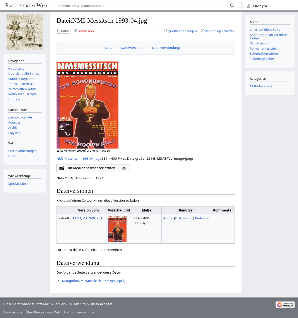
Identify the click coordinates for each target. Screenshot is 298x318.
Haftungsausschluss (79, 312)
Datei (109, 47)
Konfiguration (124, 168)
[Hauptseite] (25, 32)
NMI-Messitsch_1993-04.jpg (78, 158)
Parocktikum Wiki (26, 5)
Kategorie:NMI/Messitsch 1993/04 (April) (93, 280)
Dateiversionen (132, 47)
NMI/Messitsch (261, 86)
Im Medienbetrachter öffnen (91, 168)
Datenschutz (12, 312)
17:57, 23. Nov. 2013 (88, 218)
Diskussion (183, 218)
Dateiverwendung (166, 47)
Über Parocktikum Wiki (43, 312)
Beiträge (201, 218)
